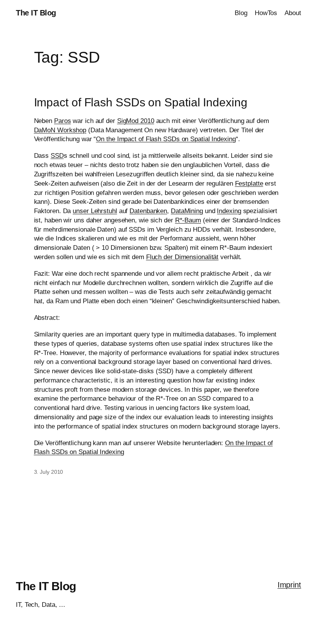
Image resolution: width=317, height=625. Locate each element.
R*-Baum (188, 220)
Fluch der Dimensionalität (182, 257)
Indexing (229, 211)
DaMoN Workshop (60, 130)
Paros (62, 121)
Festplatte (249, 183)
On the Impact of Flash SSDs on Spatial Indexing (165, 139)
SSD (57, 155)
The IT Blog (36, 13)
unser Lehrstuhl (95, 211)
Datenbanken (148, 211)
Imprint (289, 585)
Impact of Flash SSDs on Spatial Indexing (140, 102)
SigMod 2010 (135, 121)
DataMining (187, 211)
